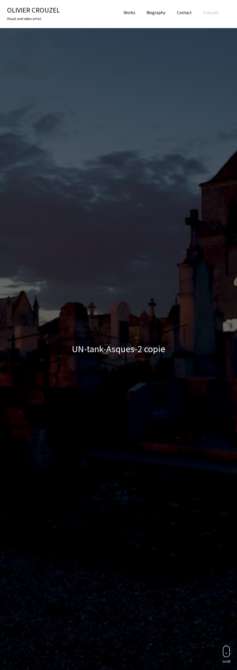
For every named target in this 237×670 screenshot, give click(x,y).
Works (129, 12)
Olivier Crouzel (33, 10)
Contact (184, 12)
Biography (156, 12)
